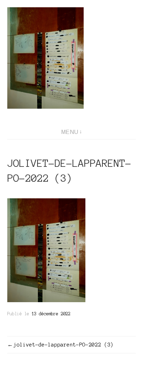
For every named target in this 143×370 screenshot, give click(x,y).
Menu (69, 132)
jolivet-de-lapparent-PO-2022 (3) (63, 345)
